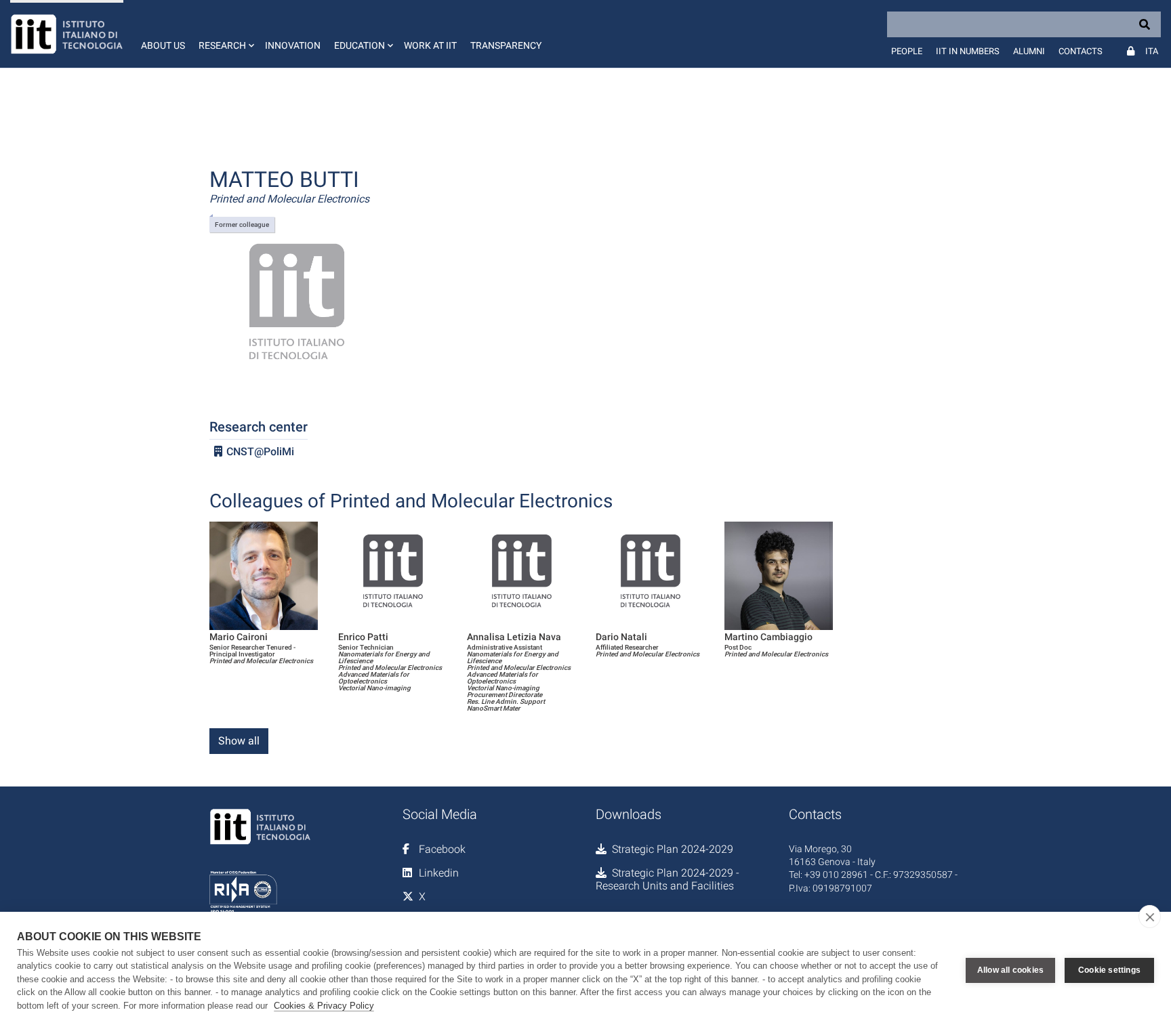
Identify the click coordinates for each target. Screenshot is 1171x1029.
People (906, 51)
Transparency (505, 45)
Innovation (293, 45)
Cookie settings (1109, 970)
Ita (1151, 51)
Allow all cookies (1010, 970)
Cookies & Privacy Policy (324, 1006)
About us (163, 45)
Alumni (1029, 51)
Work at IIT (430, 45)
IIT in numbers (968, 51)
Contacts (1081, 51)
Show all (239, 740)
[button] (225, 34)
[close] (1149, 916)
